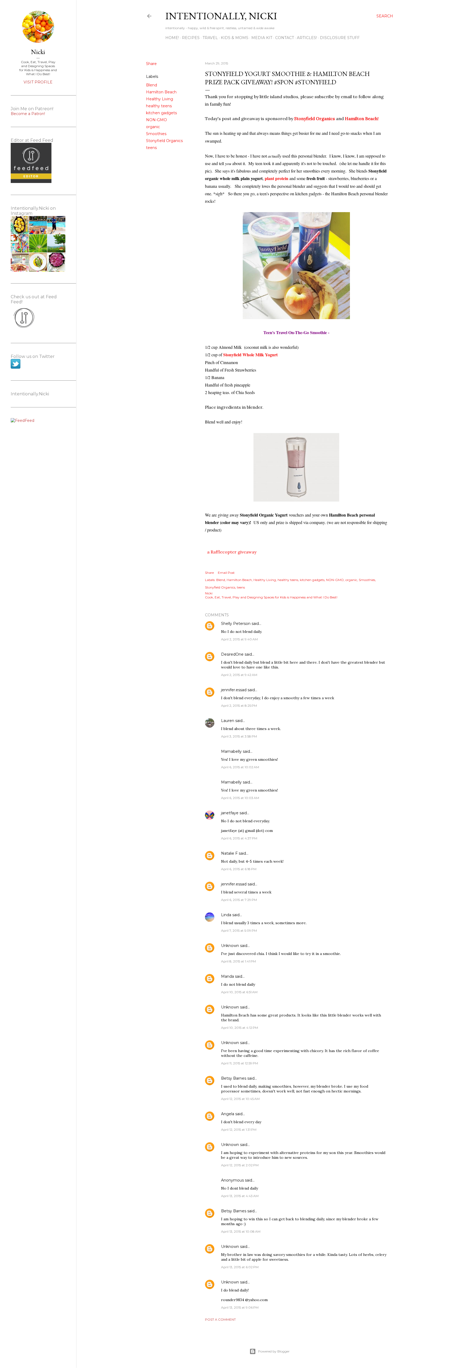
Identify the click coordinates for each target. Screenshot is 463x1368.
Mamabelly (231, 751)
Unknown (230, 945)
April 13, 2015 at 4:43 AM (240, 1196)
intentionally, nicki (221, 16)
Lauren (227, 720)
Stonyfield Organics (164, 140)
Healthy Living (159, 99)
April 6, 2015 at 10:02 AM (240, 767)
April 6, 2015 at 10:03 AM (240, 798)
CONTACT (284, 37)
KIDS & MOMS (234, 37)
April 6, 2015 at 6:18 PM (238, 869)
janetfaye (229, 813)
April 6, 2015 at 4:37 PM (239, 838)
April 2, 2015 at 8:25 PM (239, 706)
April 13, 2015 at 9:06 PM (240, 1307)
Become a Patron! (28, 113)
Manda (227, 976)
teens (151, 147)
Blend (151, 85)
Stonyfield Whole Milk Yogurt (250, 354)
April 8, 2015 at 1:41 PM (238, 961)
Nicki (38, 52)
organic (153, 126)
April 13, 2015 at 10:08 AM (240, 1231)
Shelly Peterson (236, 623)
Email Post (226, 573)
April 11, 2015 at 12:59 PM (239, 1063)
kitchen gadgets (161, 112)
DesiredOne (232, 654)
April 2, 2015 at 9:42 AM (239, 675)
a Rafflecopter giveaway (231, 552)
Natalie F (229, 853)
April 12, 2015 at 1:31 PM (238, 1130)
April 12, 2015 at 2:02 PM (240, 1165)
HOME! (172, 37)
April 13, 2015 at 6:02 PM (240, 1267)
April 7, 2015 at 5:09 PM (239, 930)
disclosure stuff (340, 37)
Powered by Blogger (274, 1351)
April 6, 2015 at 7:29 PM (239, 900)
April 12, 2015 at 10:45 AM (240, 1099)
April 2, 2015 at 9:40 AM (239, 639)
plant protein (276, 178)
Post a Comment (220, 1319)
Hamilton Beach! (362, 118)
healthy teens (159, 106)
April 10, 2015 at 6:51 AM (239, 992)
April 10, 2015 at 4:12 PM (239, 1028)
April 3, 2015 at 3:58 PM (239, 736)
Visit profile (38, 82)
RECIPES (191, 37)
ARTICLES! (307, 37)
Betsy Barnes (233, 1078)
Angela (227, 1113)
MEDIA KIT (261, 37)
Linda (226, 914)
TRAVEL (210, 37)
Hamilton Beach (161, 92)
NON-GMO (156, 119)
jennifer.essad (234, 689)
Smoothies (156, 133)
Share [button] (151, 63)
